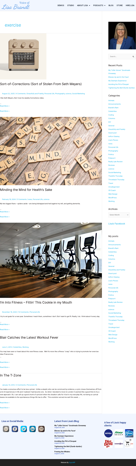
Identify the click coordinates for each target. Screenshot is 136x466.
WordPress (112, 198)
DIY (109, 122)
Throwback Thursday (116, 180)
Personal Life (49, 94)
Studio (70, 5)
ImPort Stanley (114, 136)
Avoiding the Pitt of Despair (118, 84)
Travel (110, 183)
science (68, 94)
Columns (111, 118)
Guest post (112, 133)
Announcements (114, 104)
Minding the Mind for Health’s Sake (26, 190)
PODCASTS (98, 5)
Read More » (4, 106)
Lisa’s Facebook (116, 223)
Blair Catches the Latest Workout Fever (29, 337)
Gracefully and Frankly (35, 94)
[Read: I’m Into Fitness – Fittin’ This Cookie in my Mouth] (51, 260)
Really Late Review (115, 162)
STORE (120, 5)
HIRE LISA (130, 5)
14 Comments (23, 312)
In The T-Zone (10, 375)
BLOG (111, 5)
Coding (111, 115)
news (30, 199)
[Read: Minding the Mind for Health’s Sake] (51, 151)
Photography (60, 94)
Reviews (111, 165)
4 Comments (21, 94)
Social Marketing (78, 94)
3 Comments (21, 385)
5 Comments (22, 199)
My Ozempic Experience (117, 81)
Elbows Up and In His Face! (118, 77)
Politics (111, 154)
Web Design (112, 194)
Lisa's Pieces (113, 140)
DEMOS (61, 5)
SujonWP (72, 462)
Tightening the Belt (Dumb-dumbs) (121, 88)
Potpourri (111, 158)
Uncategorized (113, 187)
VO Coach (112, 190)
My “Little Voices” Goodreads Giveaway (70, 426)
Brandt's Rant (113, 108)
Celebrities (17, 347)
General (111, 126)
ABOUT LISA (82, 5)
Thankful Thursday (115, 176)
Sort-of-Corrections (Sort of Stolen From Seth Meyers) (41, 84)
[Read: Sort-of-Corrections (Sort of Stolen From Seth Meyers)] (23, 56)
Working (25, 347)
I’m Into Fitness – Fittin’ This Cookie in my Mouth (36, 302)
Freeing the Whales (62, 452)
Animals (111, 100)
